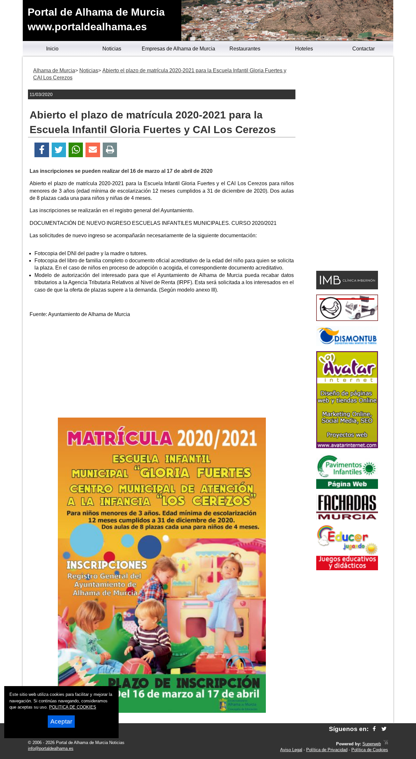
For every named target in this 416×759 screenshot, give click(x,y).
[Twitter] (59, 150)
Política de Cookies (369, 749)
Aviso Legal (291, 749)
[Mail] (92, 150)
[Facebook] (41, 150)
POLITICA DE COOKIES (72, 707)
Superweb (371, 743)
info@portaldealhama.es (50, 748)
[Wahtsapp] (76, 150)
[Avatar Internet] (347, 446)
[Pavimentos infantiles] (347, 487)
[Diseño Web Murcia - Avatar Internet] (386, 743)
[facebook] (374, 728)
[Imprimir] (110, 150)
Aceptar (61, 721)
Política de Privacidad (326, 749)
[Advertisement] (162, 368)
